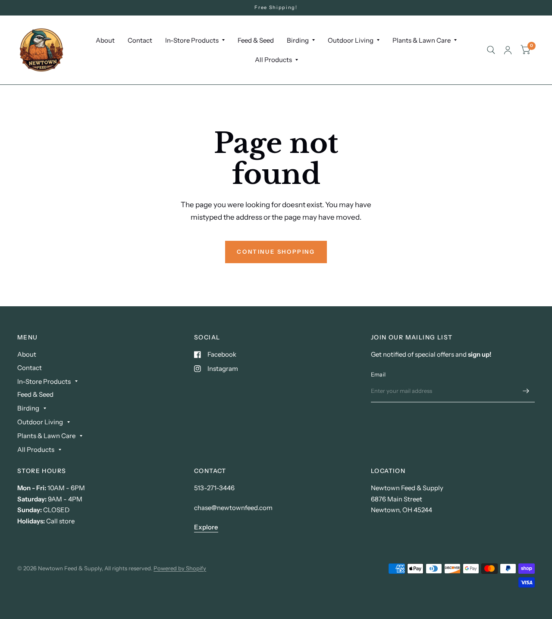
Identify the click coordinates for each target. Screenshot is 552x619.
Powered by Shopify (180, 568)
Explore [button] (206, 527)
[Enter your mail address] (526, 391)
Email (378, 374)
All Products (273, 60)
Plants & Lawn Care (421, 40)
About (105, 40)
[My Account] (507, 50)
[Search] (491, 50)
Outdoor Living (350, 40)
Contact (140, 40)
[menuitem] (105, 40)
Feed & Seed (256, 40)
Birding (298, 40)
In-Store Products (192, 40)
